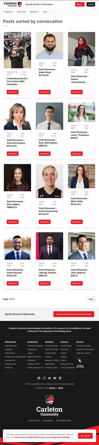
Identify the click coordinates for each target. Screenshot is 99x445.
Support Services (34, 357)
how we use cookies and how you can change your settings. (42, 437)
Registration (50, 364)
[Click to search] (71, 4)
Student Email (50, 353)
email (60, 388)
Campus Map (66, 346)
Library (30, 353)
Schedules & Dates (35, 346)
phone (52, 388)
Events (63, 353)
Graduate (8, 349)
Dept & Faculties (51, 349)
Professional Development (15, 357)
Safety (63, 360)
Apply (79, 4)
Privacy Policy (34, 420)
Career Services (51, 346)
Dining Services (67, 364)
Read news (13, 92)
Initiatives (9, 367)
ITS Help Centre (51, 367)
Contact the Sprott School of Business (73, 314)
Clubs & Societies (68, 367)
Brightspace (32, 349)
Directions (65, 349)
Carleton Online (33, 364)
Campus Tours (10, 364)
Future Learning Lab (35, 367)
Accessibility (47, 420)
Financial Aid (10, 360)
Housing (48, 357)
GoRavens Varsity (83, 353)
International (10, 353)
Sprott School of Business (39, 4)
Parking (64, 357)
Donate (91, 4)
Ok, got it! (85, 436)
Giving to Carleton (83, 346)
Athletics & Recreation (85, 349)
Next (91, 299)
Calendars (31, 360)
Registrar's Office (52, 360)
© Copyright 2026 (63, 420)
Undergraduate (11, 346)
